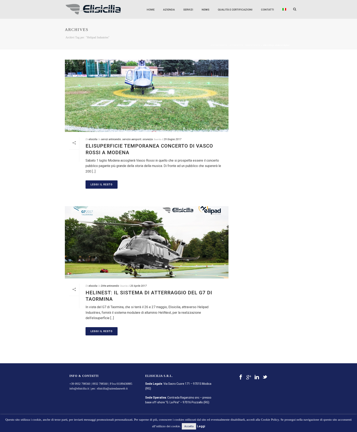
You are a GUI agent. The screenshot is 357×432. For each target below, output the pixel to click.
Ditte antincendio (110, 285)
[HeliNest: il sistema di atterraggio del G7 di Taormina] (146, 242)
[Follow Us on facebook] (240, 377)
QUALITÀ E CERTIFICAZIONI (235, 9)
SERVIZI (188, 9)
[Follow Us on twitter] (264, 377)
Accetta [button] (189, 426)
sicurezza (148, 139)
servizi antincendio (111, 139)
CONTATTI (267, 9)
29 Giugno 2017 (172, 139)
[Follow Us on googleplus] (248, 377)
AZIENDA (169, 9)
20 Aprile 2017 (138, 285)
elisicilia (93, 139)
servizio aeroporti (131, 139)
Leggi (201, 426)
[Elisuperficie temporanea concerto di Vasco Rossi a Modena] (146, 96)
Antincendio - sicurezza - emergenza (235, 45)
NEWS (205, 9)
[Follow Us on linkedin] (256, 377)
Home (151, 9)
